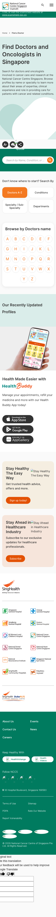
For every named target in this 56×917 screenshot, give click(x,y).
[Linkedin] (32, 779)
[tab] (15, 192)
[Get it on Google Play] (17, 429)
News (33, 729)
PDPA (5, 810)
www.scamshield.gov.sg (14, 14)
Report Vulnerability (12, 818)
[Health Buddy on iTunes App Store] (17, 419)
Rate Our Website (37, 810)
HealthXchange (18, 759)
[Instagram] (23, 779)
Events (34, 721)
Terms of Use (9, 803)
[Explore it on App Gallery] (17, 439)
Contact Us (9, 729)
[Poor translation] (10, 874)
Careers (7, 737)
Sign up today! (18, 500)
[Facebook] (5, 779)
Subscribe (15, 558)
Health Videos (43, 759)
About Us (8, 721)
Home (4, 33)
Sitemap (32, 803)
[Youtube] (14, 779)
